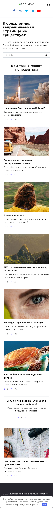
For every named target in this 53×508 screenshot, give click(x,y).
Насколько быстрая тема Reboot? (24, 108)
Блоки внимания (14, 215)
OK (44, 505)
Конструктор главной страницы (23, 322)
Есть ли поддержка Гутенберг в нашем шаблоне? (26, 402)
